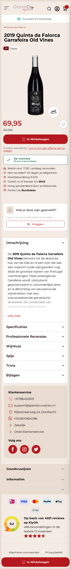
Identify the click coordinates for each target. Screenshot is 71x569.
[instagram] (24, 449)
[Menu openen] (6, 8)
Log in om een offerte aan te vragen (34, 149)
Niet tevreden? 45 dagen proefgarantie (32, 172)
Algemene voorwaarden (24, 552)
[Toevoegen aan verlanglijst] (63, 124)
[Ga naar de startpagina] (23, 8)
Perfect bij (22, 190)
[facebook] (12, 449)
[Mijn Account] (57, 8)
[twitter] (36, 449)
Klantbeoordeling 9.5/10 (23, 177)
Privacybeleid (53, 552)
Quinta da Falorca (16, 27)
